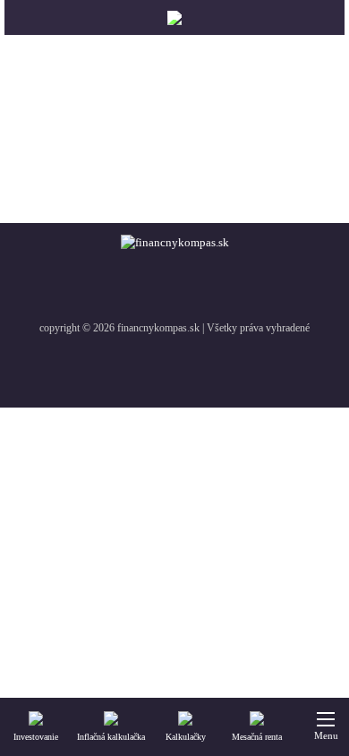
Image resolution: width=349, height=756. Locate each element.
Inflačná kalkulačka (111, 737)
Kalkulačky (186, 737)
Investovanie (35, 737)
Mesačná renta (257, 737)
